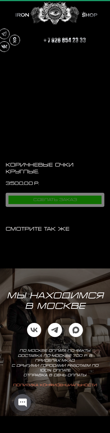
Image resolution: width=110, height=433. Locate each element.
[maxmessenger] (76, 330)
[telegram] (55, 330)
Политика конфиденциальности (55, 385)
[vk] (34, 330)
